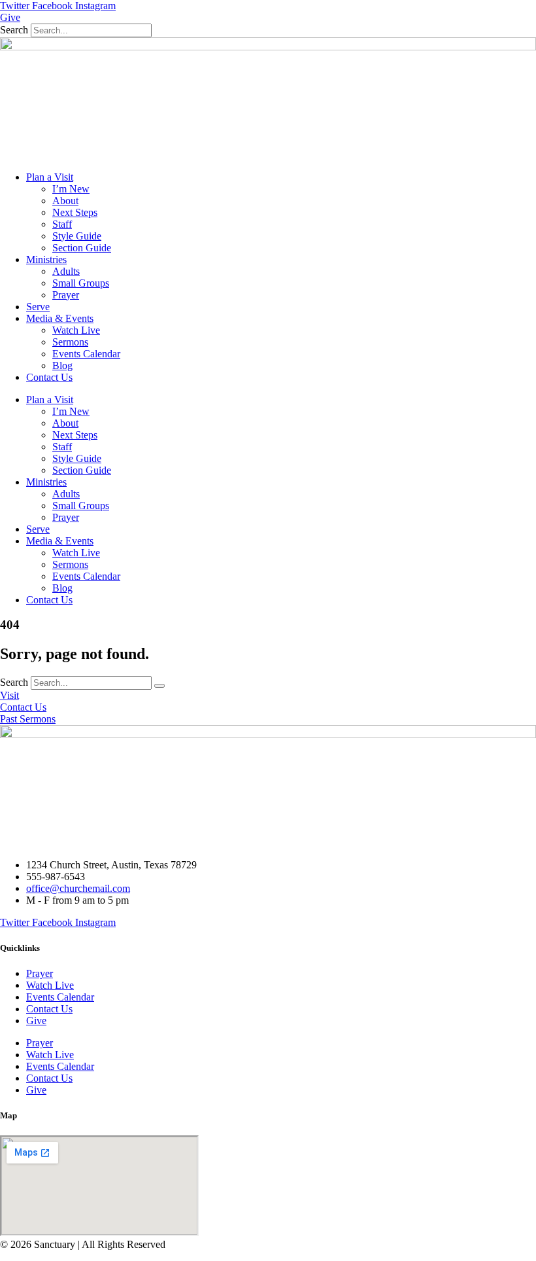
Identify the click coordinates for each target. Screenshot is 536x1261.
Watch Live (76, 330)
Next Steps (74, 212)
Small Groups (80, 283)
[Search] (159, 686)
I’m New (71, 188)
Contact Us (49, 377)
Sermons (70, 341)
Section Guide (81, 247)
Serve (38, 306)
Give (36, 1020)
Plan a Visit (49, 177)
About (65, 200)
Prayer (65, 294)
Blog (62, 365)
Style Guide (76, 235)
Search (14, 29)
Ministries (46, 259)
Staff (62, 224)
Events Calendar (86, 353)
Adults (66, 271)
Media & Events (59, 318)
